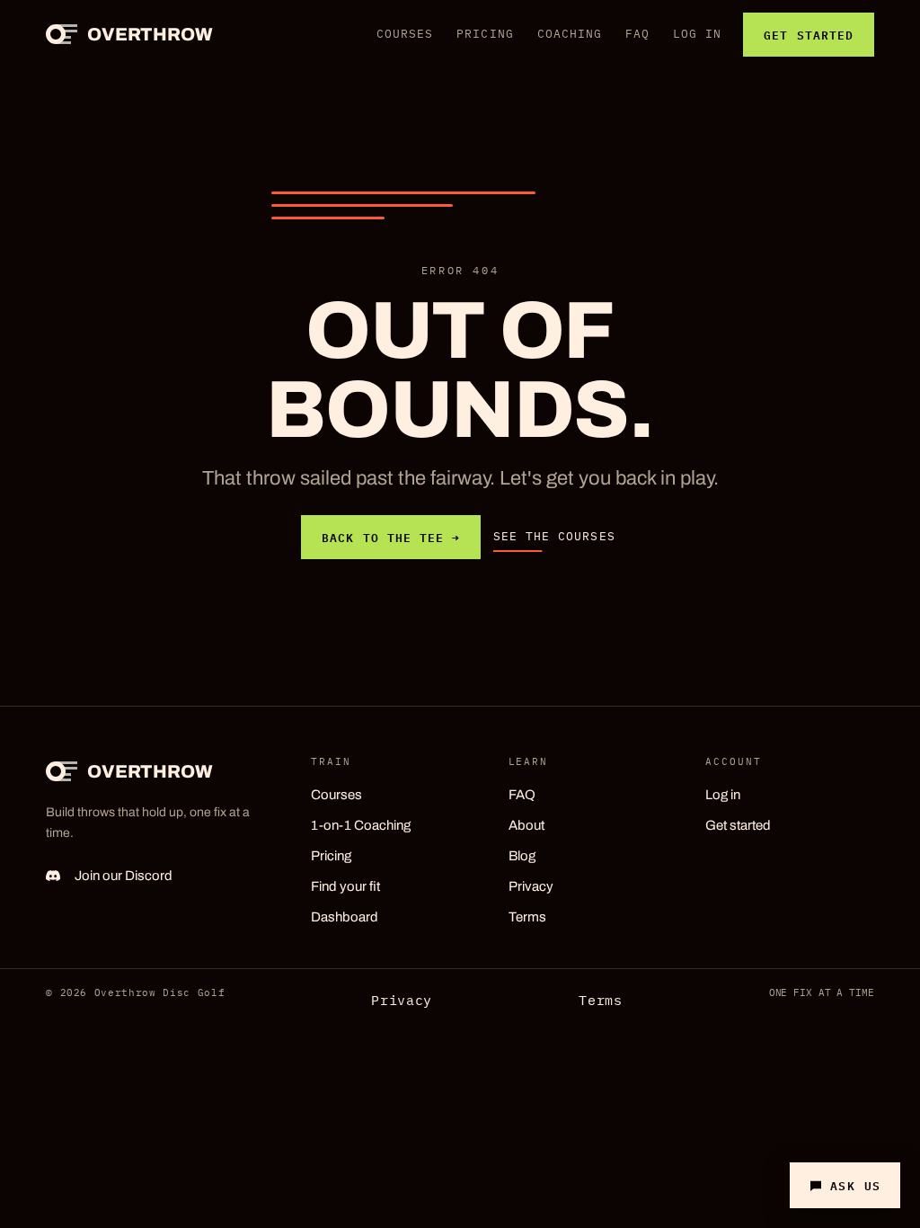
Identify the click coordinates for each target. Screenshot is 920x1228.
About (526, 825)
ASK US (855, 1185)
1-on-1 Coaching (361, 825)
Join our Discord (123, 875)
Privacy (531, 886)
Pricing (484, 33)
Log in (697, 33)
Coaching (569, 33)
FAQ (637, 33)
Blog (522, 856)
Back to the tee (391, 537)
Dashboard (344, 917)
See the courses (554, 536)
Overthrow (149, 34)
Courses (404, 33)
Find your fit (345, 886)
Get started (808, 34)
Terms (527, 917)
